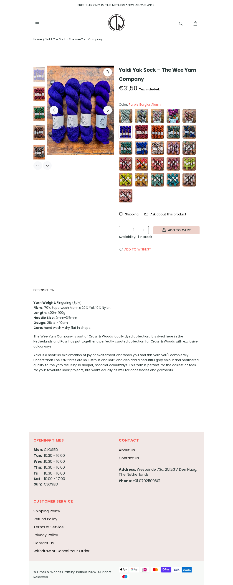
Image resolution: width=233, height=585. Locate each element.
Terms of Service (48, 527)
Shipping (132, 214)
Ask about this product (168, 214)
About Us (127, 450)
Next (107, 110)
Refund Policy (45, 519)
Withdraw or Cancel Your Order (61, 551)
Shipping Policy (46, 511)
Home (37, 39)
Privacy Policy (45, 535)
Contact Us (129, 458)
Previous (54, 110)
